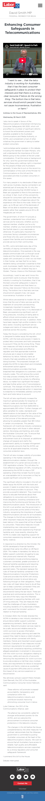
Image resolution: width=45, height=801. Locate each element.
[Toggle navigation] (40, 5)
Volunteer (22, 788)
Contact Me (22, 783)
